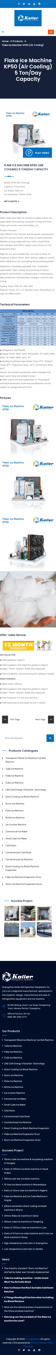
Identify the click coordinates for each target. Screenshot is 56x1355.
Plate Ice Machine (14, 810)
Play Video (42, 153)
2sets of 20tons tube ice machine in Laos (25, 1227)
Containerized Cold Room (18, 852)
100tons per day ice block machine (21, 1178)
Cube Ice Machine (14, 782)
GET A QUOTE (10, 201)
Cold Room (10, 845)
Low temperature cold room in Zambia (23, 1249)
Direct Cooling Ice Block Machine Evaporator (22, 868)
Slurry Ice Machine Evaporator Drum (23, 884)
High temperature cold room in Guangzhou (26, 1243)
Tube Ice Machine (14, 769)
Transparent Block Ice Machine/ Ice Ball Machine (25, 760)
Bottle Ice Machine (14, 817)
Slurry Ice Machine (14, 803)
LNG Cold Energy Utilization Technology (25, 789)
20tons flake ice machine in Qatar (21, 1216)
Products (18, 41)
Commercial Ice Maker (16, 831)
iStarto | (35, 1342)
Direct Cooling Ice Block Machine (22, 796)
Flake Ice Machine (14, 775)
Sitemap (28, 1346)
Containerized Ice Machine (19, 859)
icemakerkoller (32, 1339)
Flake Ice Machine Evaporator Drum (23, 877)
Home (5, 41)
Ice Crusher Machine (15, 824)
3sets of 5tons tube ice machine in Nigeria (25, 1190)
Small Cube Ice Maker (16, 838)
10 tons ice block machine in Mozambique (25, 1184)
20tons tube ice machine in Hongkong (23, 1221)
